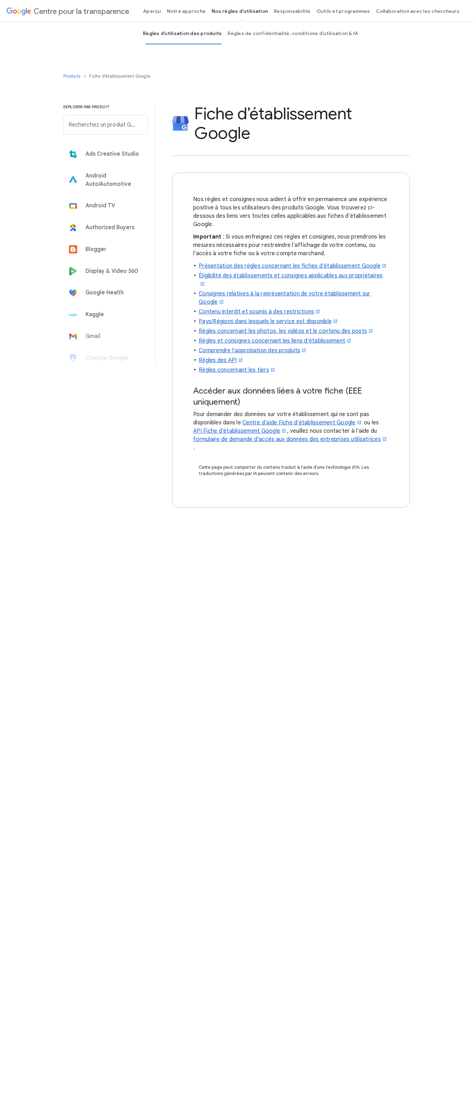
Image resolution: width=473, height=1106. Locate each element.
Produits (72, 76)
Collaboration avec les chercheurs (417, 11)
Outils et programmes (343, 11)
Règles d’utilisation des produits (182, 33)
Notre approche (186, 11)
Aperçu (152, 11)
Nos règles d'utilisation (240, 11)
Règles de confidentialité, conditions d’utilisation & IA (292, 33)
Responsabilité (292, 11)
